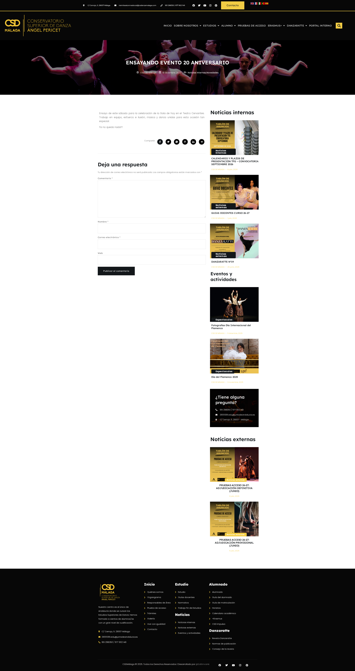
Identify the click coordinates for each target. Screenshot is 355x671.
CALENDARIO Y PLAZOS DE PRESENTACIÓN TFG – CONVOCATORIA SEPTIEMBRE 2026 (234, 161)
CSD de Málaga (218, 169)
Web (100, 253)
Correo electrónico (109, 237)
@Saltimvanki (202, 664)
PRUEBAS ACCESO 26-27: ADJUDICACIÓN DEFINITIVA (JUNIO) (234, 488)
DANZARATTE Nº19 (222, 261)
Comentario (105, 178)
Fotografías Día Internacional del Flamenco (231, 327)
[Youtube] (204, 5)
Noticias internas (232, 112)
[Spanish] (267, 3)
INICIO (168, 25)
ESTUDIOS (209, 25)
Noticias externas (221, 206)
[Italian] (259, 3)
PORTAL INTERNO (320, 25)
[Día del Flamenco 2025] (234, 356)
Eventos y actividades (224, 276)
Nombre (103, 222)
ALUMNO (227, 25)
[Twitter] (199, 5)
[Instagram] (210, 5)
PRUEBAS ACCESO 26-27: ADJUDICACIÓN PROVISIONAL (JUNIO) (234, 542)
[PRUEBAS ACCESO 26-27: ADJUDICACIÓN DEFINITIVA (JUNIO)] (234, 464)
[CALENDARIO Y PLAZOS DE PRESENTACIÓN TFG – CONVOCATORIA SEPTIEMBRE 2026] (234, 137)
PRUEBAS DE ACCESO (252, 25)
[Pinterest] (215, 5)
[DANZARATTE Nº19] (234, 241)
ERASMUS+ (275, 25)
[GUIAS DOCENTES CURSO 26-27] (234, 192)
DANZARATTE (295, 25)
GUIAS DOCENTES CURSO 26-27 (230, 212)
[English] (252, 3)
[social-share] (160, 142)
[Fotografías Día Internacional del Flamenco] (234, 304)
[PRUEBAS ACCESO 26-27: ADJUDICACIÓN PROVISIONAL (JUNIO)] (234, 519)
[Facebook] (193, 5)
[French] (256, 3)
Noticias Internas (221, 151)
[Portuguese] (263, 3)
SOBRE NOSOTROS (186, 25)
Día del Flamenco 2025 (224, 376)
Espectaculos (224, 319)
